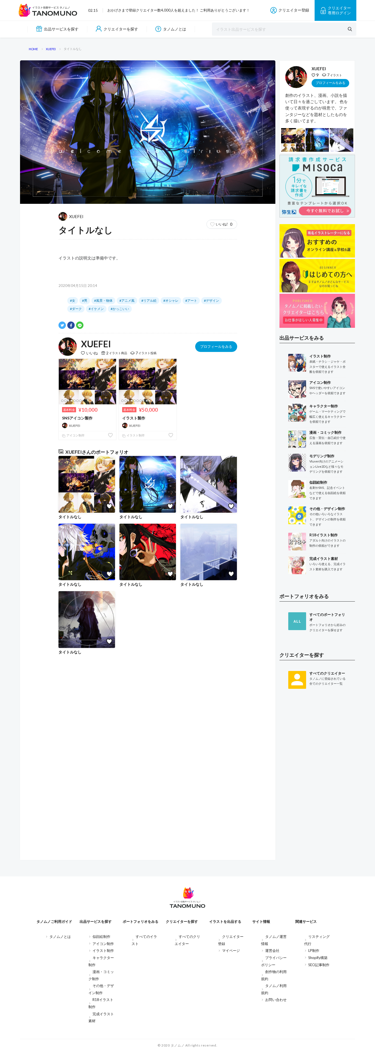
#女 (72, 300)
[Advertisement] (317, 783)
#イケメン (96, 309)
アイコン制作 (75, 435)
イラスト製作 (133, 418)
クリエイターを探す (120, 29)
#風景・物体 (103, 300)
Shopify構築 (318, 957)
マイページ (231, 950)
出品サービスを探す (61, 29)
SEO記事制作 (318, 965)
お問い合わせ (276, 999)
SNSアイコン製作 (77, 418)
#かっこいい (120, 309)
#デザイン (211, 300)
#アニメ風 (127, 300)
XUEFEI (76, 216)
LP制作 (313, 950)
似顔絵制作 (101, 936)
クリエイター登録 (293, 10)
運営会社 (272, 950)
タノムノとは (174, 29)
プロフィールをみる (216, 346)
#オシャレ (170, 300)
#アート (191, 300)
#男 (84, 300)
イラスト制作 (135, 435)
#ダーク (76, 309)
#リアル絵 (148, 300)
